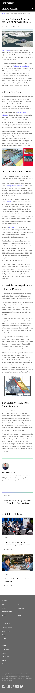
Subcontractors (6, 631)
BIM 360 (9, 202)
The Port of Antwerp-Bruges (21, 66)
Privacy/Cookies (6, 674)
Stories (4, 660)
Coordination (21, 608)
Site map (17, 678)
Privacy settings (15, 674)
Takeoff (4, 608)
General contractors (7, 627)
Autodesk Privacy (20, 676)
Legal (27, 676)
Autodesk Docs (13, 227)
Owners (4, 638)
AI (18, 611)
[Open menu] (32, 8)
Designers (4, 635)
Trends (4, 653)
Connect (20, 615)
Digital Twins (6, 50)
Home (3, 13)
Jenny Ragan (9, 549)
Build (3, 604)
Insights (4, 615)
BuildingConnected (7, 611)
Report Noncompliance (8, 678)
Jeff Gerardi (9, 586)
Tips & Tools (5, 656)
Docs (19, 604)
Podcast (4, 664)
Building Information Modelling (15, 186)
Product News (5, 649)
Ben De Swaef (16, 26)
